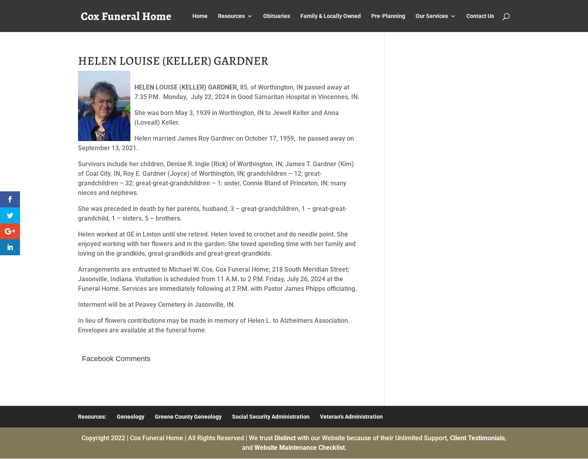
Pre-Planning (388, 16)
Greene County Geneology (188, 416)
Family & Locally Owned (330, 16)
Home (200, 16)
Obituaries (276, 16)
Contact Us (480, 16)
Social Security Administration (271, 416)
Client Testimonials (477, 438)
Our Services (432, 16)
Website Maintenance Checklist (299, 447)
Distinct (285, 438)
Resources (231, 16)
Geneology (130, 416)
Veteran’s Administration (351, 416)
